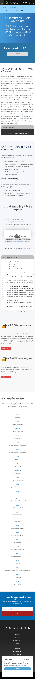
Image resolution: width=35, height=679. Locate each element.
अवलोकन (17, 54)
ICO (17, 581)
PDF (17, 533)
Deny (24, 673)
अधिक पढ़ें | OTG (6, 348)
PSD (17, 491)
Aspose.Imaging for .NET (22, 114)
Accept (18, 668)
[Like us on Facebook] (6, 628)
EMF (17, 435)
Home (17, 635)
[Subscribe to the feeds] (29, 628)
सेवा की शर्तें (11, 241)
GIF (17, 422)
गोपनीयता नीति (20, 241)
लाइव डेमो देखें (27, 248)
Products (17, 637)
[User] (29, 2)
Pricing (17, 643)
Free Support (17, 651)
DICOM (17, 429)
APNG (17, 484)
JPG (17, 442)
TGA (17, 560)
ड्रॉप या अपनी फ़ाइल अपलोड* (17, 236)
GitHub (26, 311)
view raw (30, 311)
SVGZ (17, 567)
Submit (18, 613)
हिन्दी (25, 2)
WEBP (17, 519)
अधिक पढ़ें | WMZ (6, 377)
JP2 (17, 456)
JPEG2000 (17, 470)
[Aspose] (12, 2)
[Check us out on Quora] (21, 628)
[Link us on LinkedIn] (14, 628)
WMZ (17, 553)
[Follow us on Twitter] (10, 628)
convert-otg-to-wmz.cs (8, 311)
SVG (17, 505)
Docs (17, 646)
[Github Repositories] (25, 628)
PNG (17, 477)
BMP (17, 415)
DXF (17, 498)
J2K (17, 463)
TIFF (17, 512)
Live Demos (17, 649)
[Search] (33, 2)
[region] (17, 285)
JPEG (17, 449)
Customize (10, 673)
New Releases (17, 640)
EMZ (17, 546)
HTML (17, 539)
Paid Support (17, 654)
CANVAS (17, 574)
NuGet (19, 118)
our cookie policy (22, 665)
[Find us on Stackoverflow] (18, 628)
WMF (17, 526)
